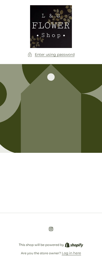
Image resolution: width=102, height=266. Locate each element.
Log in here (71, 253)
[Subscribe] (87, 196)
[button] (51, 54)
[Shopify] (74, 245)
